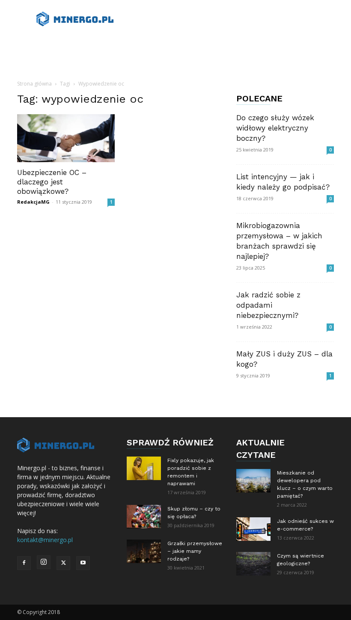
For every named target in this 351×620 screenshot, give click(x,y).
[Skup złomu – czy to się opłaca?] (144, 516)
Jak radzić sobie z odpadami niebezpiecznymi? (268, 305)
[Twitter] (63, 563)
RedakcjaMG (33, 202)
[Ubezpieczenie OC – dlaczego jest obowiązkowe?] (66, 138)
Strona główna (34, 83)
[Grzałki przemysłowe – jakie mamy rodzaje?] (144, 551)
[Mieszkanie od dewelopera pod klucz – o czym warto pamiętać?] (253, 480)
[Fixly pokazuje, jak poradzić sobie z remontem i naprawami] (144, 468)
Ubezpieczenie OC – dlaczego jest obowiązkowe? (51, 182)
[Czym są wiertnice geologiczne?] (253, 564)
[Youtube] (83, 563)
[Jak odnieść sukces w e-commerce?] (253, 529)
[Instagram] (44, 562)
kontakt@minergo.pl (45, 540)
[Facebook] (24, 563)
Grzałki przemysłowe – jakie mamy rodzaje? (194, 551)
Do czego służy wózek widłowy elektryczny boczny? (275, 127)
